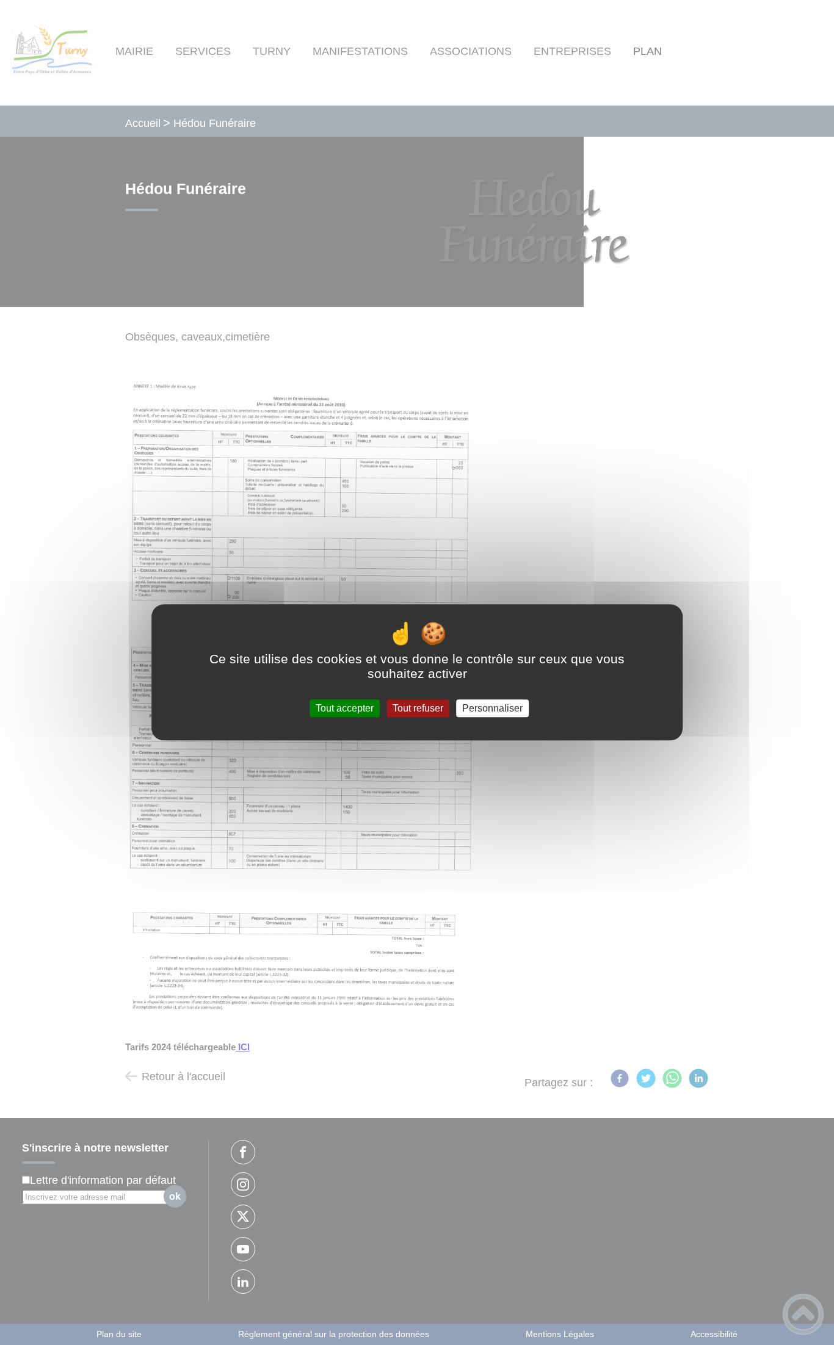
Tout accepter (345, 708)
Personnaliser (492, 708)
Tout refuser (418, 708)
